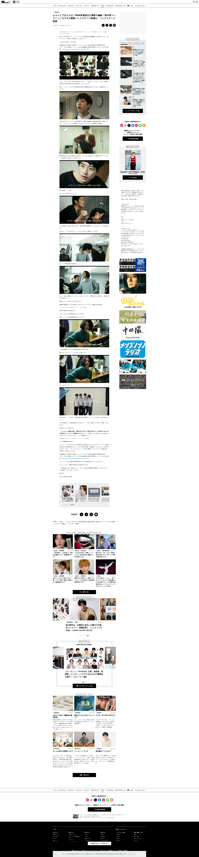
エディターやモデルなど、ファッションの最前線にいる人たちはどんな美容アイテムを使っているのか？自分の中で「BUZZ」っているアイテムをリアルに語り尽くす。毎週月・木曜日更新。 (105, 723)
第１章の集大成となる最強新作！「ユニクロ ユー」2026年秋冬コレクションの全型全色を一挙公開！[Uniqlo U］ (139, 91)
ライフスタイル (110, 5)
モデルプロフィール (120, 5)
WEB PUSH (144, 125)
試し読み (134, 177)
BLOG (57, 12)
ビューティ (86, 5)
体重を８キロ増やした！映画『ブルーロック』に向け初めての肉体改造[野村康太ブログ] (84, 580)
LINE (114, 25)
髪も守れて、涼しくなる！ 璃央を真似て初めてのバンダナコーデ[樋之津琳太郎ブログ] (105, 554)
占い (132, 5)
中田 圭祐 (83, 550)
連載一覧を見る (84, 775)
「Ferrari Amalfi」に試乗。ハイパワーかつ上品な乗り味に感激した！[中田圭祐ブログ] (84, 554)
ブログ (102, 5)
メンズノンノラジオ (81, 751)
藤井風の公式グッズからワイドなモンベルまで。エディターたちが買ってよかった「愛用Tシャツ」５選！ (139, 52)
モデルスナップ (95, 5)
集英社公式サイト (76, 850)
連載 (128, 5)
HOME (55, 521)
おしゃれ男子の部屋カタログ (63, 751)
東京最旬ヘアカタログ (103, 751)
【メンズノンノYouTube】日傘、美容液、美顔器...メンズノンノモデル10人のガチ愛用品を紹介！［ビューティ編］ (84, 674)
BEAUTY (70, 622)
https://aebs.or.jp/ (111, 817)
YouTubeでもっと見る (86, 686)
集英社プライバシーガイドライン (90, 850)
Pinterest (136, 125)
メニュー (197, 2)
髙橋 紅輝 (62, 550)
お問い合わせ (103, 850)
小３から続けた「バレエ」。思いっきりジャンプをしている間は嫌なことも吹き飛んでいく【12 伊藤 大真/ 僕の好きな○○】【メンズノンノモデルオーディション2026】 (106, 582)
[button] (68, 505)
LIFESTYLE (56, 748)
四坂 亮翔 (62, 576)
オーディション (62, 5)
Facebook (132, 125)
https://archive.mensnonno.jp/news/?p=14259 (74, 49)
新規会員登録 (134, 138)
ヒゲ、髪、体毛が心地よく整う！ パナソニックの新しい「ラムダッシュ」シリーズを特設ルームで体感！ (80, 501)
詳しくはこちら (132, 854)
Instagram (121, 125)
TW (103, 25)
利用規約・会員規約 (122, 850)
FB (106, 25)
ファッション (78, 5)
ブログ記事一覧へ (84, 592)
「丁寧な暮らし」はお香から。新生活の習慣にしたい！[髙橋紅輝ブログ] (63, 554)
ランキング (71, 5)
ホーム (55, 5)
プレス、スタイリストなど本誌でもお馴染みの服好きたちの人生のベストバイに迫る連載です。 (84, 721)
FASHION (57, 713)
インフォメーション (140, 5)
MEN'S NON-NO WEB (6, 2)
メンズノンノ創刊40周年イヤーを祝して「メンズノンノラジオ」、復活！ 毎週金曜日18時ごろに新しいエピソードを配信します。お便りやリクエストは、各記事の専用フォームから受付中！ (84, 759)
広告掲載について (112, 850)
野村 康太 (83, 576)
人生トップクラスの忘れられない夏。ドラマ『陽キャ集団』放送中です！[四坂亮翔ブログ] (63, 580)
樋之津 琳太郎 (106, 550)
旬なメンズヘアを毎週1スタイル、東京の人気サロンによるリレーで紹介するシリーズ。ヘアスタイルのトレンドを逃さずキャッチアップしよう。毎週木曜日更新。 (106, 759)
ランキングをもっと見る (132, 110)
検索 (193, 2)
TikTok (125, 125)
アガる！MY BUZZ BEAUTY (105, 715)
